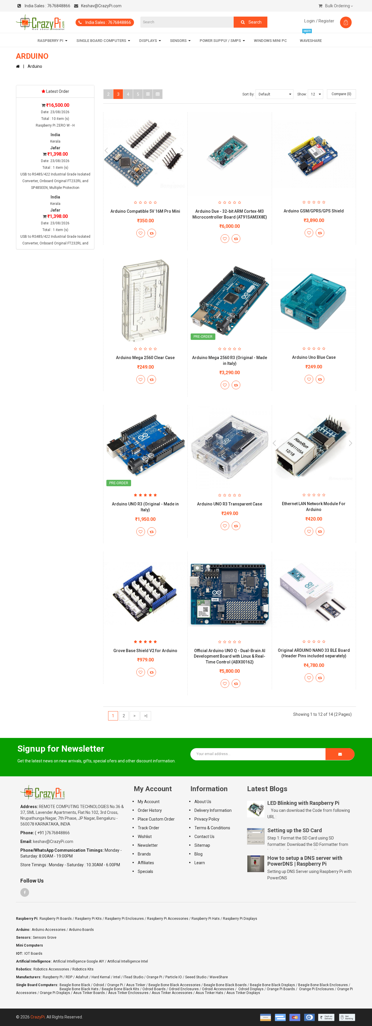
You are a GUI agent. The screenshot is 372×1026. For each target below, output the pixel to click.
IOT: (19, 954)
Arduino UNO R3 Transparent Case (229, 504)
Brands (144, 854)
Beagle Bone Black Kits (120, 989)
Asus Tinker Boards (89, 993)
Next (109, 175)
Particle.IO (173, 977)
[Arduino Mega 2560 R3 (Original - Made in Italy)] (230, 301)
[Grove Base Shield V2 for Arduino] (145, 594)
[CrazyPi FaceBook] (24, 892)
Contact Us (204, 836)
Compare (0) (341, 94)
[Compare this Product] (151, 233)
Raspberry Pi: (27, 919)
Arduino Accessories (49, 930)
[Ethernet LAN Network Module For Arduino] (314, 447)
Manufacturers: (28, 977)
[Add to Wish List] (140, 233)
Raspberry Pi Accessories (167, 919)
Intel (116, 977)
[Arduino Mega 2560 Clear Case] (145, 301)
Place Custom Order (156, 819)
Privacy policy (206, 819)
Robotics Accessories (51, 969)
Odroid (98, 985)
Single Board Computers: (37, 985)
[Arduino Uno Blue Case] (314, 300)
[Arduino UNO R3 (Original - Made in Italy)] (145, 447)
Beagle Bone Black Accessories (175, 985)
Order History (150, 810)
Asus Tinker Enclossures (128, 993)
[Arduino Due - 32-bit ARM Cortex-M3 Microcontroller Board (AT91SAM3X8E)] (230, 154)
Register (326, 21)
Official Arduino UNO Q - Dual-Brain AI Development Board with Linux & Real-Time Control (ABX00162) (229, 656)
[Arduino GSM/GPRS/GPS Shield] (314, 154)
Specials (145, 871)
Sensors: (23, 938)
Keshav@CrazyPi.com (101, 5)
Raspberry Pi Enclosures (124, 919)
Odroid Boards (154, 989)
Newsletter (148, 845)
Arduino (35, 66)
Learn (199, 862)
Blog (198, 854)
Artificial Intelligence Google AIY (78, 961)
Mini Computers (29, 945)
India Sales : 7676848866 (108, 22)
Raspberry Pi (52, 977)
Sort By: (248, 94)
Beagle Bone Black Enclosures (323, 985)
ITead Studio (133, 977)
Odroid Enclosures (184, 989)
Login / (311, 21)
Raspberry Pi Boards (56, 919)
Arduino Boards (81, 930)
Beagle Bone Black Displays (272, 985)
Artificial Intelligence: (33, 961)
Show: (302, 94)
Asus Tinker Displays (243, 993)
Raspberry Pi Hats (206, 919)
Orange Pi (154, 977)
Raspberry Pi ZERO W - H (55, 125)
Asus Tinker (135, 985)
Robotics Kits (83, 969)
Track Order (148, 828)
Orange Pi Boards (281, 989)
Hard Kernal (101, 977)
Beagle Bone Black (75, 985)
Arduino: (23, 930)
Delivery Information (213, 810)
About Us (202, 801)
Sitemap (202, 845)
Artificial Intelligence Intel (127, 961)
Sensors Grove (44, 938)
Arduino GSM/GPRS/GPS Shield (314, 211)
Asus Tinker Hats (209, 993)
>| (145, 715)
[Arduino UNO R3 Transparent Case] (230, 447)
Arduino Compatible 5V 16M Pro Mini (145, 211)
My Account (149, 801)
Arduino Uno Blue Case (314, 357)
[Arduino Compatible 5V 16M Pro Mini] (145, 154)
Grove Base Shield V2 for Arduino (145, 650)
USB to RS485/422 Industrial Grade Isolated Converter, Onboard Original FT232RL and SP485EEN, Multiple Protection (55, 181)
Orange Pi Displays (55, 993)
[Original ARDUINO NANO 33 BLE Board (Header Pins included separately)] (314, 594)
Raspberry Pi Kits (88, 919)
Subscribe (340, 754)
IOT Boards (33, 954)
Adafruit (82, 977)
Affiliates (146, 862)
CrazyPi (38, 1017)
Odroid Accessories (218, 989)
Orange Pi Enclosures (316, 989)
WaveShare (219, 977)
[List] (148, 94)
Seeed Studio (195, 977)
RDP (69, 977)
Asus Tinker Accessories (172, 993)
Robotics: (24, 969)
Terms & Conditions (212, 828)
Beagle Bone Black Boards (225, 985)
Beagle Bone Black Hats (79, 989)
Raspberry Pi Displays (240, 919)
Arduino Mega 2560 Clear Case (145, 357)
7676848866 (47, 5)
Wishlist (145, 836)
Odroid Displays (251, 989)
